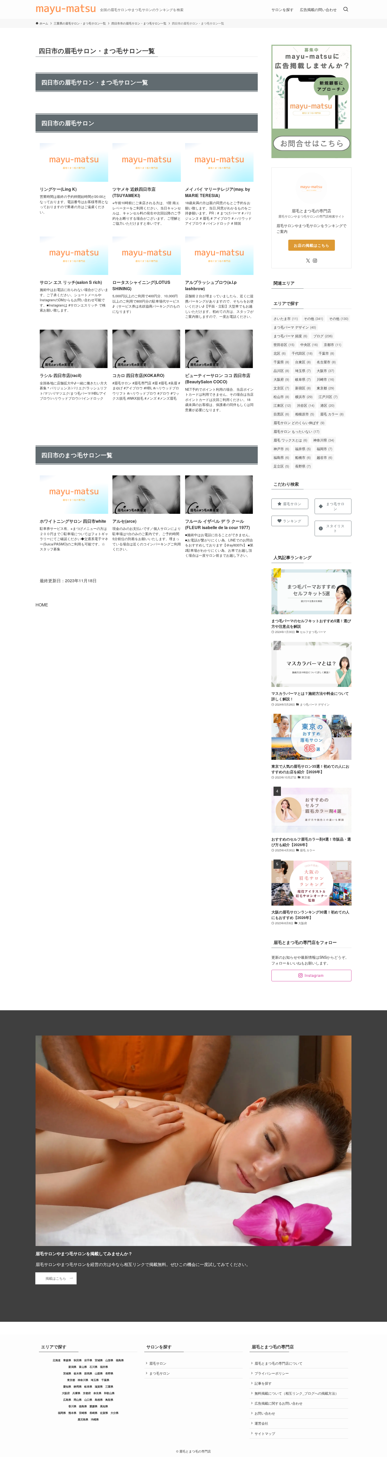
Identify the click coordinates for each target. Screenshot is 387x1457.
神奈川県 (323, 440)
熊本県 (72, 1413)
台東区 (303, 361)
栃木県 (78, 1373)
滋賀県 (99, 1386)
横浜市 (303, 396)
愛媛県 (93, 1406)
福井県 (303, 448)
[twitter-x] (308, 260)
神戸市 (281, 448)
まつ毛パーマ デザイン (295, 327)
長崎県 (93, 1413)
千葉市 (326, 353)
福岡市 (324, 448)
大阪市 (325, 370)
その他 (313, 318)
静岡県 (78, 1386)
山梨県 (99, 1373)
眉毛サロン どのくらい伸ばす (299, 422)
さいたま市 (286, 318)
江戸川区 (328, 396)
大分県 (114, 1413)
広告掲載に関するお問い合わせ (278, 1403)
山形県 (109, 1360)
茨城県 (67, 1373)
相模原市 (304, 413)
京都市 (332, 344)
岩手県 (88, 1360)
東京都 (325, 387)
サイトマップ (265, 1433)
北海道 (57, 1360)
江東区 (282, 405)
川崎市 (325, 379)
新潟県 (72, 1367)
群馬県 (88, 1373)
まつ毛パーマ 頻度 (290, 335)
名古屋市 (326, 361)
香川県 (72, 1406)
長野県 (303, 466)
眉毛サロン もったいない (296, 431)
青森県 (67, 1360)
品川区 (281, 370)
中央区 (309, 344)
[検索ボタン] (345, 9)
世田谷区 (284, 344)
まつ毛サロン (159, 1373)
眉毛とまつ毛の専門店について (278, 1363)
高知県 (104, 1406)
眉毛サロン (157, 1363)
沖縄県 (95, 1419)
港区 (327, 405)
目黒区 (281, 413)
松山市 (281, 396)
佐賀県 (104, 1413)
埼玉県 (303, 370)
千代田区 (302, 353)
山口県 (88, 1399)
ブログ (323, 335)
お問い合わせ (265, 1413)
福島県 (281, 457)
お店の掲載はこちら (311, 245)
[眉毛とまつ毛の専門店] (66, 9)
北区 (280, 353)
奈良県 (97, 1393)
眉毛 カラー (332, 413)
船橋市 (303, 457)
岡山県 (78, 1399)
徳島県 (83, 1406)
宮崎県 (83, 1413)
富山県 (83, 1367)
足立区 (281, 466)
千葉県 (281, 361)
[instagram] (314, 260)
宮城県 (99, 1360)
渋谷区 (305, 405)
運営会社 (261, 1423)
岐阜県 (303, 379)
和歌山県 (109, 1393)
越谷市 (324, 457)
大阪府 (281, 379)
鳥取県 (109, 1399)
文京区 (281, 387)
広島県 (67, 1399)
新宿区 (303, 387)
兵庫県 (76, 1393)
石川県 (93, 1367)
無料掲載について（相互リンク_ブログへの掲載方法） (297, 1393)
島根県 (99, 1399)
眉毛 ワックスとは (290, 440)
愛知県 (67, 1386)
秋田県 (78, 1360)
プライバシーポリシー (272, 1373)
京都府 (87, 1393)
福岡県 (62, 1413)
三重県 (109, 1386)
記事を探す (263, 1383)
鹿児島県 (83, 1419)
